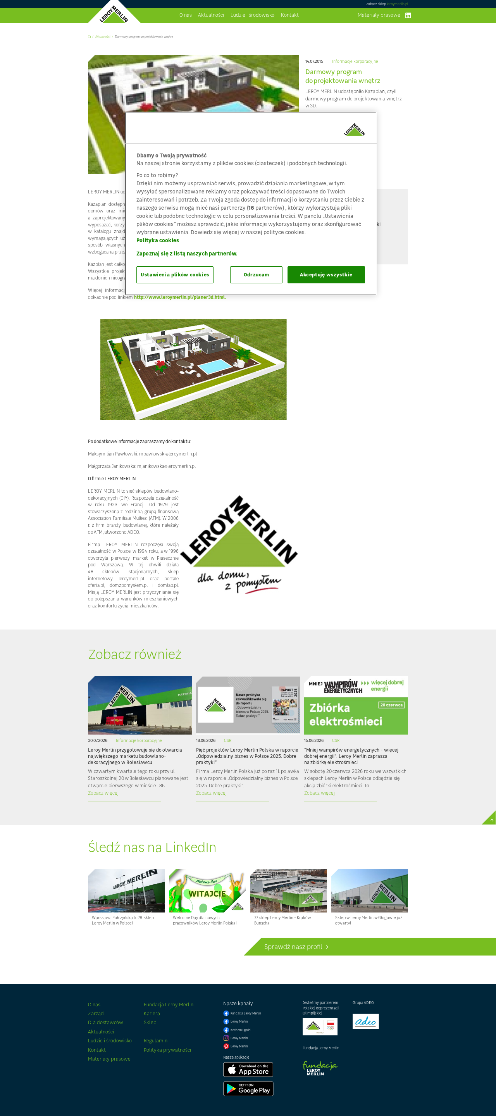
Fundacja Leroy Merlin (168, 1004)
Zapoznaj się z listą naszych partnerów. (186, 253)
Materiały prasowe (379, 15)
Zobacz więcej (103, 793)
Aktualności (211, 15)
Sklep (150, 1022)
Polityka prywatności (167, 1050)
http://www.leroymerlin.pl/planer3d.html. (180, 297)
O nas (185, 15)
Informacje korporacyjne (355, 61)
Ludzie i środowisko (252, 15)
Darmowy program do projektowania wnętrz (144, 36)
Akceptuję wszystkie (326, 275)
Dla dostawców (105, 1022)
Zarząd (96, 1013)
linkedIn (408, 15)
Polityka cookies (157, 240)
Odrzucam (256, 275)
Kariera (152, 1013)
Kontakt (290, 15)
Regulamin (155, 1041)
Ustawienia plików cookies (175, 275)
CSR (227, 740)
